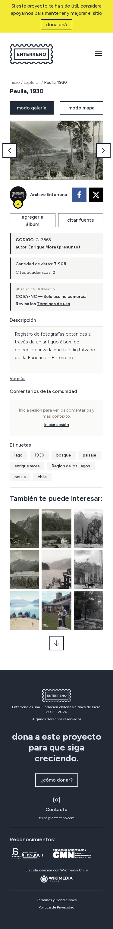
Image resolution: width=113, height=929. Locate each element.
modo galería (31, 108)
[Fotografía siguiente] (103, 150)
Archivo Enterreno (48, 194)
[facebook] (79, 195)
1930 (39, 455)
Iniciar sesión (56, 424)
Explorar (32, 82)
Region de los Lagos (71, 466)
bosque (63, 455)
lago (18, 455)
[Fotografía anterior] (9, 150)
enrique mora (26, 466)
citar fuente (80, 220)
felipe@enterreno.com (56, 818)
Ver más (17, 378)
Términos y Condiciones (56, 900)
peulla (20, 476)
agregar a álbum (32, 220)
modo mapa (81, 108)
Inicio (15, 82)
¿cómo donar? (57, 780)
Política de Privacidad (56, 907)
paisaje (89, 455)
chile (42, 476)
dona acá (56, 24)
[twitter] (96, 195)
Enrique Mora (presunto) (54, 247)
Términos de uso (53, 303)
